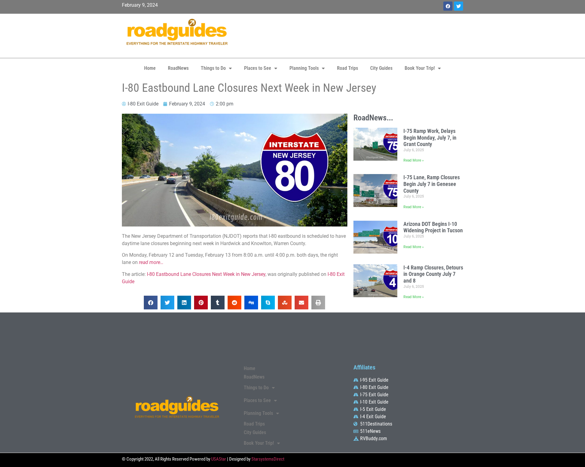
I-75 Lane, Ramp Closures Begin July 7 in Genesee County (431, 184)
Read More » (413, 160)
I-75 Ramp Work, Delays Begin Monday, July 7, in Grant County (429, 137)
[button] (151, 302)
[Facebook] (447, 6)
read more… (151, 262)
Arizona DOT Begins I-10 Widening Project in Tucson (433, 227)
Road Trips (347, 68)
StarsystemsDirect (267, 459)
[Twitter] (458, 6)
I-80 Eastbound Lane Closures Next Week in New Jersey (206, 274)
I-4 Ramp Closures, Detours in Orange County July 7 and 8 (433, 274)
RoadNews (178, 68)
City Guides (381, 68)
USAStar (218, 459)
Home (150, 68)
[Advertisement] (350, 35)
